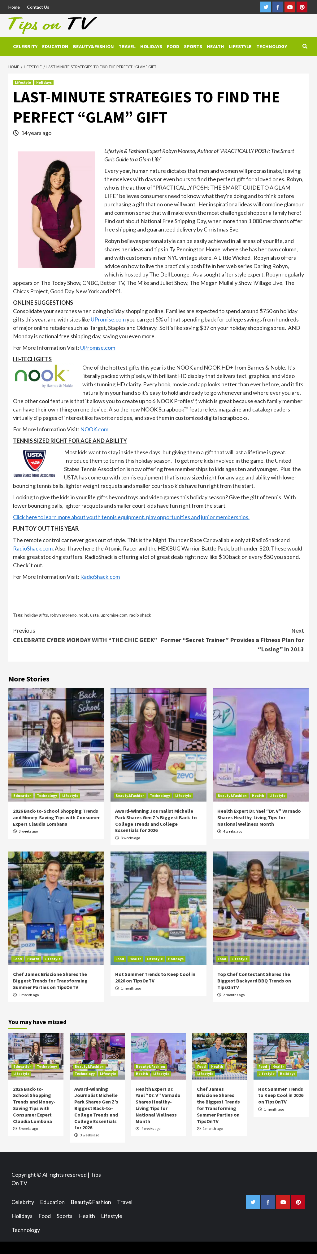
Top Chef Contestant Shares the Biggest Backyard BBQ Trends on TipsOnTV (254, 980)
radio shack (140, 615)
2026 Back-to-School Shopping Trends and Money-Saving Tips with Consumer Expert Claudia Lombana (56, 817)
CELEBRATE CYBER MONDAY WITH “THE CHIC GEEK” (85, 635)
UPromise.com (108, 319)
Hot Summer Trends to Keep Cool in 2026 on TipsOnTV (280, 1095)
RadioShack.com (33, 548)
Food (173, 46)
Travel (127, 46)
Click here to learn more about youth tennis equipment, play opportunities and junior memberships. (131, 517)
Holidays (151, 46)
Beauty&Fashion (93, 46)
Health (215, 46)
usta (94, 615)
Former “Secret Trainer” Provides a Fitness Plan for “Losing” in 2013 (232, 640)
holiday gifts (36, 615)
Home (14, 7)
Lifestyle (240, 46)
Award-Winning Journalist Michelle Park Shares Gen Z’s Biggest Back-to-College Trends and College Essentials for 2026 (157, 820)
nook (83, 615)
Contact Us (38, 7)
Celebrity (25, 46)
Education (55, 46)
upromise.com (114, 615)
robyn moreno (63, 615)
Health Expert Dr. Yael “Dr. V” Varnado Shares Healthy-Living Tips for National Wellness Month (259, 817)
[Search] (305, 46)
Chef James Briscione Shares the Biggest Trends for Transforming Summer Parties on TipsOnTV (50, 980)
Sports (193, 46)
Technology (271, 46)
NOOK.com (94, 429)
